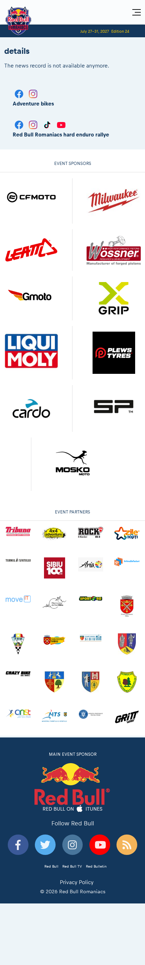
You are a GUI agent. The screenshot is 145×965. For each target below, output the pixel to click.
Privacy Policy (77, 882)
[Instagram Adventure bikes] (33, 93)
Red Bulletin (96, 866)
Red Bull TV (72, 866)
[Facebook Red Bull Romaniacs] (20, 124)
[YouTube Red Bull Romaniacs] (61, 124)
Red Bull (51, 866)
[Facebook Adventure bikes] (20, 93)
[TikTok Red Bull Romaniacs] (48, 124)
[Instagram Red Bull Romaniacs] (34, 124)
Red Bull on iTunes (73, 808)
